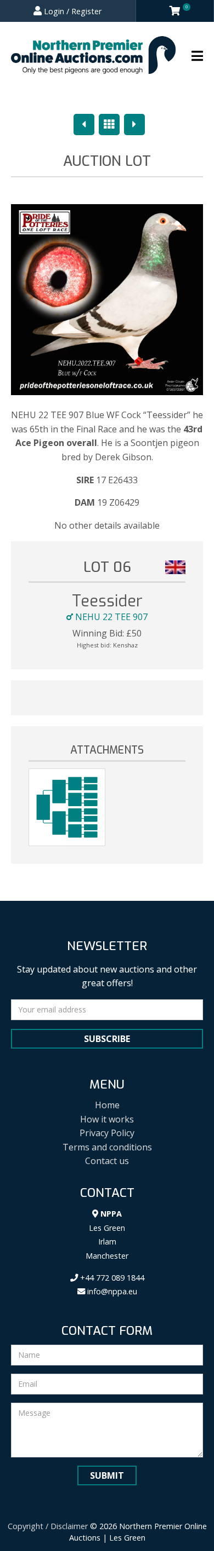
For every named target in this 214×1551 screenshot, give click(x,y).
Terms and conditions (107, 1147)
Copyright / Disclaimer (48, 1526)
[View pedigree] (67, 807)
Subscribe (107, 1039)
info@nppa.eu (111, 1291)
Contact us (107, 1161)
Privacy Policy (107, 1133)
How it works (107, 1119)
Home (107, 1105)
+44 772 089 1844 (111, 1277)
